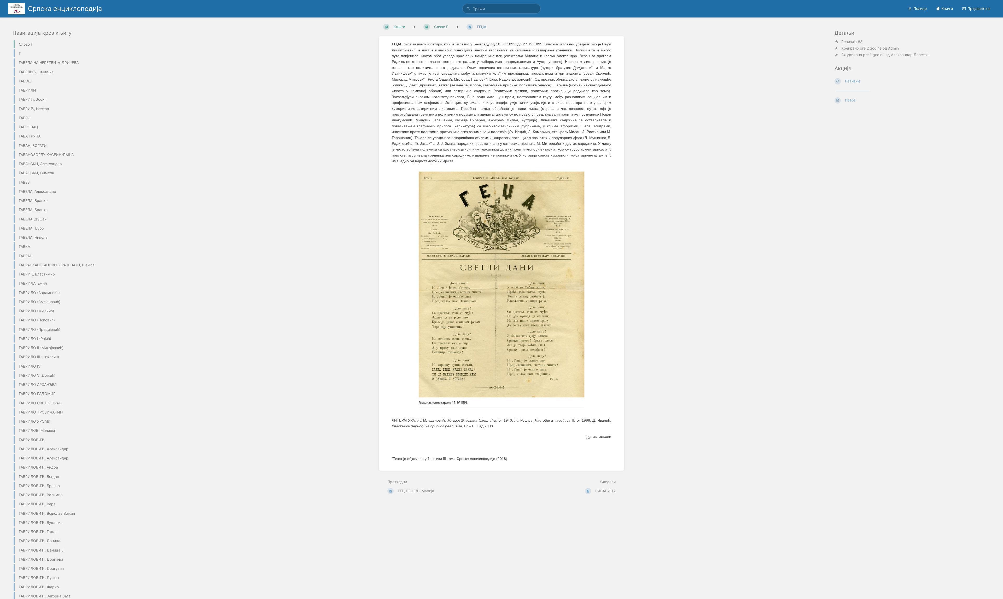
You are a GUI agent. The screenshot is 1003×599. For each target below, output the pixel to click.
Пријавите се (978, 8)
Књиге (947, 8)
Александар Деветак (910, 54)
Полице (920, 8)
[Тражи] (468, 9)
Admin (893, 48)
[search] (501, 9)
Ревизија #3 (851, 42)
